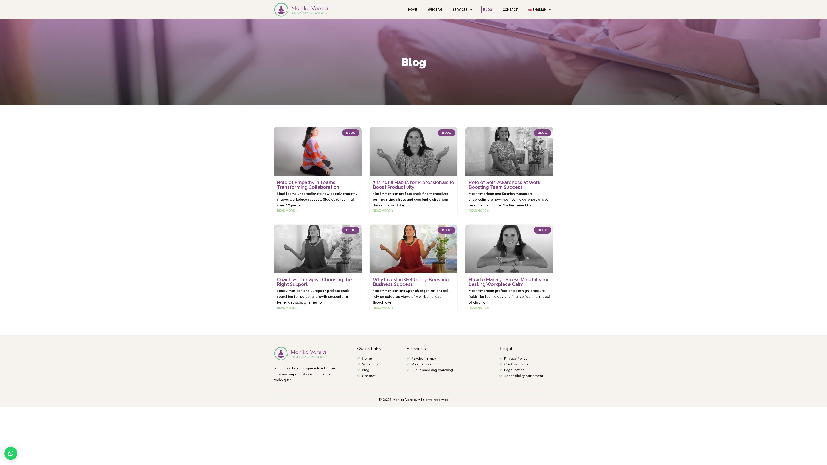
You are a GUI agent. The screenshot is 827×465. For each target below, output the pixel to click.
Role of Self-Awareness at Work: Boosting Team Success (505, 185)
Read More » (287, 210)
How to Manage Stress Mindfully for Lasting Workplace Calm (509, 282)
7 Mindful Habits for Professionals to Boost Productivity (413, 185)
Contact (510, 9)
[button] (10, 453)
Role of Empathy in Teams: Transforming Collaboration (308, 185)
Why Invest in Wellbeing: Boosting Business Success (411, 282)
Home (412, 9)
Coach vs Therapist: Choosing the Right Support (314, 282)
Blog (487, 9)
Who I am (435, 9)
